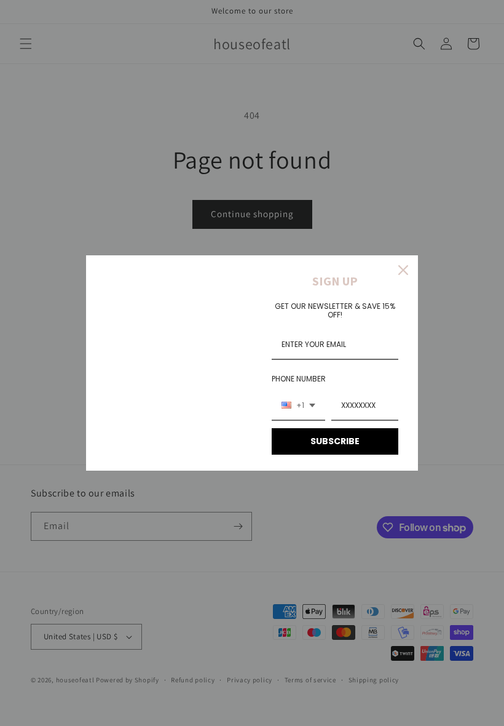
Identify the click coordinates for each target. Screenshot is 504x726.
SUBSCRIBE (335, 441)
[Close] (403, 270)
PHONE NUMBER (299, 378)
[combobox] (298, 406)
